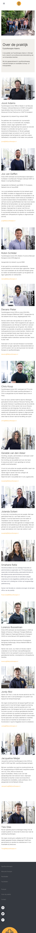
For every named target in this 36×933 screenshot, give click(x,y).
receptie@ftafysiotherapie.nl (10, 533)
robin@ (3, 279)
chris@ (3, 421)
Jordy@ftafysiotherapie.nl (9, 726)
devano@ (4, 354)
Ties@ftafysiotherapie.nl (8, 848)
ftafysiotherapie (9, 221)
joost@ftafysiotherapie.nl (9, 141)
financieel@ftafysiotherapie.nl (10, 595)
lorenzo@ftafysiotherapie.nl (9, 661)
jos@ (2, 221)
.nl (14, 221)
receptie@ (4, 481)
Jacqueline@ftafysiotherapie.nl (10, 786)
